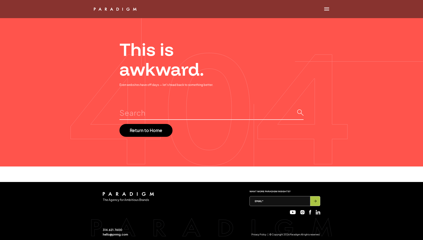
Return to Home (146, 130)
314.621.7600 (112, 230)
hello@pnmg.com (115, 234)
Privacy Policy (259, 234)
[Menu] (325, 9)
